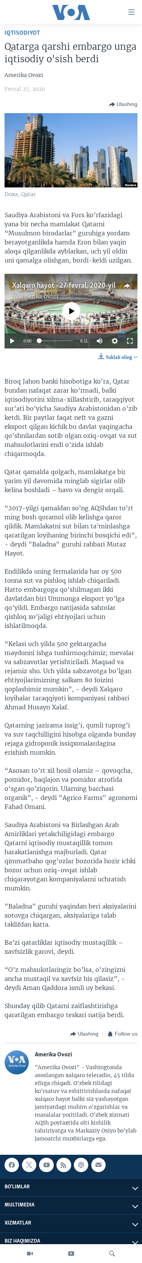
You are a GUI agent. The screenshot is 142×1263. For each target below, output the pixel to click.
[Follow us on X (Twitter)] (29, 1165)
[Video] (30, 1253)
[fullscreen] (129, 340)
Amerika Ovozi (39, 296)
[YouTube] (71, 1253)
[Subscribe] (98, 1165)
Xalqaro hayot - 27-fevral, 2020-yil (63, 286)
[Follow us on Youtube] (46, 1165)
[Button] (123, 104)
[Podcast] (81, 1165)
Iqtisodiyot (22, 33)
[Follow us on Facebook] (12, 1165)
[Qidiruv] (112, 1253)
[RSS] (63, 1165)
